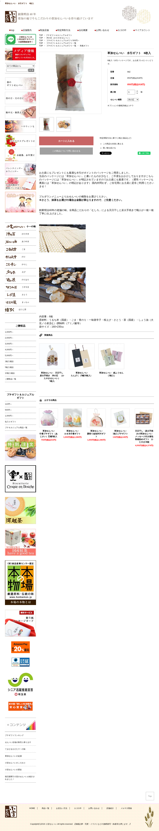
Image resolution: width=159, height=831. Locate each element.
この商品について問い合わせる (66, 151)
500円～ (8, 410)
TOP (41, 35)
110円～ (8, 404)
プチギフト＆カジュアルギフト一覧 (61, 43)
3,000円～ (9, 344)
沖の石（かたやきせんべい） (58, 38)
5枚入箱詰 (9, 367)
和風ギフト (84, 46)
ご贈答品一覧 (10, 379)
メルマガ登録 (126, 808)
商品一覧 (45, 808)
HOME (32, 808)
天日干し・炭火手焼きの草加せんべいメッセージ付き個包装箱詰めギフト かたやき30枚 (144, 436)
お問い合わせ (102, 30)
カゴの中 (122, 30)
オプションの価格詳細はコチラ (120, 105)
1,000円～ (9, 332)
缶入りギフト (10, 422)
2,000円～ (9, 338)
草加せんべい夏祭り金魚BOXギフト (96, 434)
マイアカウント (142, 30)
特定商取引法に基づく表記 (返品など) (115, 138)
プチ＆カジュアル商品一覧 (16, 427)
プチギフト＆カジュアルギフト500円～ (63, 40)
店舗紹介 (110, 808)
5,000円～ (9, 355)
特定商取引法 (63, 30)
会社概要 (83, 30)
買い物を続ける (109, 148)
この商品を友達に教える (113, 144)
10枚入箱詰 (10, 373)
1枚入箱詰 (9, 361)
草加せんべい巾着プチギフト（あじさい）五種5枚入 (49, 434)
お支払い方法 (61, 808)
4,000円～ (9, 350)
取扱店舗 (44, 30)
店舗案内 (27, 30)
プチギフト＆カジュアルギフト (59, 35)
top (12, 30)
